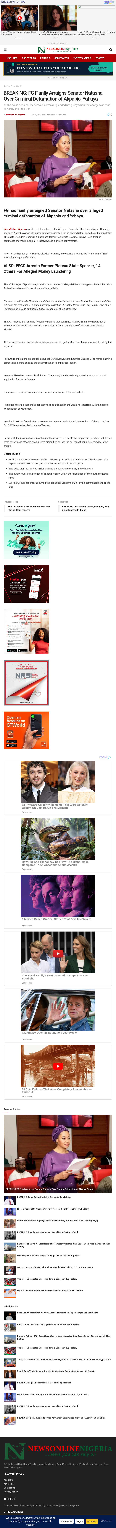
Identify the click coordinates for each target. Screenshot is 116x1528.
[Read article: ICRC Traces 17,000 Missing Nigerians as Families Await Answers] (10, 1327)
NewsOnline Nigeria (15, 115)
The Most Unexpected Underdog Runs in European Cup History (47, 1279)
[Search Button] (110, 49)
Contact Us (9, 1488)
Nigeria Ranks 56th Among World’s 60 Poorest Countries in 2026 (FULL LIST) (53, 1209)
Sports (100, 58)
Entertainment (82, 58)
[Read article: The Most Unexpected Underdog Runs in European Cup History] (10, 1282)
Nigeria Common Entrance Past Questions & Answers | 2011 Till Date (50, 1290)
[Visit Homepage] (57, 50)
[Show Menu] (5, 49)
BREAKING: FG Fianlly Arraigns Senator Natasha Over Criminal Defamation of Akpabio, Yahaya (50, 1189)
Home (6, 86)
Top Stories (29, 58)
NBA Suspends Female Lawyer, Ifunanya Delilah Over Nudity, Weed (48, 1255)
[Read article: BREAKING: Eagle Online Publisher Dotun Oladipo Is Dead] (10, 1200)
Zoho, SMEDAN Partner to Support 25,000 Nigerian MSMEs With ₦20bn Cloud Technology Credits (64, 1359)
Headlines (11, 58)
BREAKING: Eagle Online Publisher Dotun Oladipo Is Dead (44, 1197)
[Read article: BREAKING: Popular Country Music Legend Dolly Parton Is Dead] (10, 1235)
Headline (62, 115)
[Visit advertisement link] (58, 69)
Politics (45, 58)
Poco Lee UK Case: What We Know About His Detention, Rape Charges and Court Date (57, 1313)
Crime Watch (61, 58)
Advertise (8, 1484)
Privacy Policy (11, 1492)
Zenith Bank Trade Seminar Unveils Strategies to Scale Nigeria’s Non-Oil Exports (56, 1371)
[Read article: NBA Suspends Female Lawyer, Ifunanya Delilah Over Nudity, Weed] (10, 1258)
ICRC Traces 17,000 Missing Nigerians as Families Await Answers (48, 1324)
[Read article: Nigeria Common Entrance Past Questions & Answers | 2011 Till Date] (10, 1293)
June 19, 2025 (35, 115)
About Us (8, 1480)
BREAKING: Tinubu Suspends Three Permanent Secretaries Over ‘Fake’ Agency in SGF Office (61, 1418)
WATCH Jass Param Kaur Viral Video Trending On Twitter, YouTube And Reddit (55, 1267)
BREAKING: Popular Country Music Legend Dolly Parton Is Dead (47, 1232)
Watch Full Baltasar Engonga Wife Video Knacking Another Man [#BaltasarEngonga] (57, 1220)
